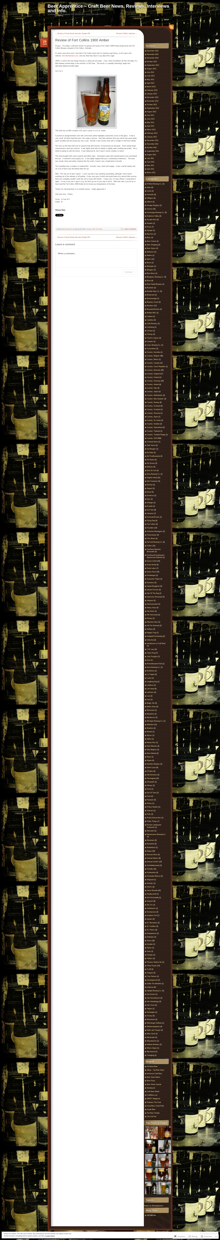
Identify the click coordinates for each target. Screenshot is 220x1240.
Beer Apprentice (67, 229)
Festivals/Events (153, 517)
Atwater (150, 223)
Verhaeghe (151, 1012)
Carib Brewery (152, 323)
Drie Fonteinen (152, 481)
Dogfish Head (152, 478)
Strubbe (150, 944)
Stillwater (150, 937)
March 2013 (151, 87)
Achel (149, 191)
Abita (149, 187)
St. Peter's (151, 930)
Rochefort (150, 844)
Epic (148, 499)
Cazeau (150, 331)
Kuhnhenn (150, 671)
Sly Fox (150, 905)
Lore (148, 699)
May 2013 (150, 79)
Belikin (149, 255)
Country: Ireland (153, 384)
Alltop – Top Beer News (155, 1070)
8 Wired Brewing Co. (154, 184)
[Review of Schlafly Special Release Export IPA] (151, 1146)
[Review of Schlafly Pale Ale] (164, 1160)
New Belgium (152, 750)
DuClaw (150, 485)
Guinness (150, 583)
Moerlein (150, 728)
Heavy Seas (151, 608)
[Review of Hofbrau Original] (164, 1188)
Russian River (152, 855)
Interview (150, 640)
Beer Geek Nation (153, 1077)
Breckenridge (152, 298)
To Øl (149, 969)
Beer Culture (151, 241)
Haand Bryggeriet (153, 586)
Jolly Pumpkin (152, 656)
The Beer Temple (153, 1113)
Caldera (150, 316)
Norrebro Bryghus (153, 764)
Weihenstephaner (153, 1026)
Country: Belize (152, 359)
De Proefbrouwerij (153, 456)
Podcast (150, 811)
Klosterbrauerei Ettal (154, 664)
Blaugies (150, 270)
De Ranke (150, 460)
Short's (149, 887)
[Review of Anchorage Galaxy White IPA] (151, 1160)
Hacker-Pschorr (152, 590)
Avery (149, 227)
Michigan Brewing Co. (155, 721)
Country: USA (91, 229)
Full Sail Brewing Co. (154, 542)
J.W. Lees (150, 649)
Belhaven (150, 252)
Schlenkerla (151, 872)
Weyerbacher (152, 1041)
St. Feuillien (151, 926)
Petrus (149, 803)
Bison (149, 263)
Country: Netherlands (154, 395)
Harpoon (150, 600)
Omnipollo (150, 782)
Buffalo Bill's (151, 313)
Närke (149, 739)
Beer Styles (151, 248)
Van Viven (150, 1005)
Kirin (148, 660)
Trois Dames (151, 976)
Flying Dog (151, 520)
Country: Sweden (153, 424)
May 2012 (150, 122)
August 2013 (151, 69)
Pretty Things (152, 821)
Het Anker (150, 611)
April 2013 (150, 83)
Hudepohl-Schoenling (154, 636)
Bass (149, 237)
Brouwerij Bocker (153, 309)
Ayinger (150, 230)
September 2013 (153, 65)
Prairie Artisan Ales (154, 818)
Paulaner (150, 800)
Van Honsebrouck (153, 998)
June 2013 (151, 76)
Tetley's (150, 958)
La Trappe (150, 674)
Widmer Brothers (153, 1044)
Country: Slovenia (153, 413)
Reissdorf (150, 831)
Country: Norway (153, 402)
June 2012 (151, 119)
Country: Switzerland (154, 427)
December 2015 (153, 51)
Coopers (150, 341)
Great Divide (151, 565)
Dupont (149, 488)
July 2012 (150, 115)
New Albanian (152, 746)
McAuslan (150, 710)
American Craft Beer (154, 1074)
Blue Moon (151, 273)
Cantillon (150, 320)
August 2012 (151, 112)
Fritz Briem (151, 538)
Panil (149, 796)
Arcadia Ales (151, 220)
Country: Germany (153, 381)
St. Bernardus (152, 923)
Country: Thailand (153, 431)
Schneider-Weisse (153, 876)
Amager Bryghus (153, 205)
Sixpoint (150, 901)
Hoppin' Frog (151, 633)
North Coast (151, 767)
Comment (129, 272)
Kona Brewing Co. (153, 667)
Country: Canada (153, 363)
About (166, 20)
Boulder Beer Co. (153, 291)
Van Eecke (151, 994)
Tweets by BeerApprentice (153, 1206)
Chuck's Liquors (153, 338)
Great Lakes (151, 568)
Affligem (150, 198)
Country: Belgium (153, 356)
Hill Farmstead (152, 615)
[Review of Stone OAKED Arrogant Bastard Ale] (164, 1174)
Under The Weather (154, 984)
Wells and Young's (153, 1030)
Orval (149, 789)
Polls (149, 814)
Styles (149, 948)
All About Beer (152, 1066)
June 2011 (150, 162)
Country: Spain (152, 417)
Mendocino (151, 717)
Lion (148, 696)
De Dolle (150, 452)
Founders (150, 528)
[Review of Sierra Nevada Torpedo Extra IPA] (151, 1174)
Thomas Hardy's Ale (154, 962)
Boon (149, 281)
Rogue (149, 851)
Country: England (153, 374)
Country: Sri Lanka (154, 420)
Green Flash (151, 572)
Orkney (149, 785)
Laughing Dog (152, 682)
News (149, 757)
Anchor (149, 209)
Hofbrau (150, 629)
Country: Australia (153, 352)
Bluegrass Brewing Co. (155, 277)
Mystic (149, 735)
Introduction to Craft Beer (156, 643)
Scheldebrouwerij (153, 865)
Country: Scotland (153, 406)
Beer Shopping (152, 245)
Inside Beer (151, 1109)
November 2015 (153, 54)
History (149, 618)
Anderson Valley (153, 216)
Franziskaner (151, 535)
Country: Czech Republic (156, 366)
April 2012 (150, 126)
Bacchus (150, 234)
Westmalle (151, 1037)
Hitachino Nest (152, 622)
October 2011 (152, 147)
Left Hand (150, 689)
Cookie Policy (50, 1236)
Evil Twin (150, 510)
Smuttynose (151, 912)
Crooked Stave (152, 442)
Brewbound (151, 1088)
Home (157, 20)
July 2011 (150, 158)
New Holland (151, 753)
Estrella (150, 506)
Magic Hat (150, 703)
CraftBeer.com (152, 1095)
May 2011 (150, 165)
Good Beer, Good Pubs (155, 1106)
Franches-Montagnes (154, 531)
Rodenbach (151, 847)
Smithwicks (151, 908)
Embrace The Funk (154, 1102)
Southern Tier (152, 915)
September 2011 (153, 151)
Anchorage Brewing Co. (155, 212)
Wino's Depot (152, 1048)
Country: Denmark (153, 370)
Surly (149, 951)
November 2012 (153, 101)
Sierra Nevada (152, 890)
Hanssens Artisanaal (154, 597)
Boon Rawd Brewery (154, 284)
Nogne (149, 760)
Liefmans (150, 692)
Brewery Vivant (152, 302)
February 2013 (152, 90)
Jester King (151, 653)
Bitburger (150, 266)
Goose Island (152, 561)
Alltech (149, 202)
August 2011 (151, 155)
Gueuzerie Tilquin (153, 579)
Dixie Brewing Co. (153, 474)
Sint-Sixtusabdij (153, 897)
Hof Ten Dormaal (153, 625)
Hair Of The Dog (153, 593)
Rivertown (150, 840)
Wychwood (151, 1052)
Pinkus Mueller (152, 807)
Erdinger (150, 503)
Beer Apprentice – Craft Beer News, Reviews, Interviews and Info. (108, 8)
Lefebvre (150, 685)
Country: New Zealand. (155, 399)
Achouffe (150, 194)
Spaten (149, 919)
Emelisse (150, 495)
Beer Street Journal (154, 1084)
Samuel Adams (152, 858)
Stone (149, 941)
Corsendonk (151, 349)
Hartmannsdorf (152, 604)
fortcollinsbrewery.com (70, 56)
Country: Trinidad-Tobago (156, 435)
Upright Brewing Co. (154, 991)
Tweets (150, 1200)
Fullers (149, 546)
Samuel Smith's (153, 862)
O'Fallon (150, 771)
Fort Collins (99, 229)
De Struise (151, 463)
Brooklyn (150, 306)
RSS (171, 28)
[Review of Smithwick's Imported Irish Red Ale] (151, 1188)
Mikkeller (150, 724)
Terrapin (150, 955)
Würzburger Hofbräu (154, 1023)
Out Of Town (151, 793)
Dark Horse (151, 445)
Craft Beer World (153, 1091)
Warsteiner (151, 1019)
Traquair (150, 973)
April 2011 (150, 169)
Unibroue (150, 987)
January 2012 (152, 137)
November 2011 (152, 144)
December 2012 (153, 97)
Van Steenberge (153, 1001)
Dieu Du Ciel (151, 470)
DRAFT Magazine (153, 1099)
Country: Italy (152, 388)
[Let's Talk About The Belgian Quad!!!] (151, 1133)
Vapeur (149, 1009)
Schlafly (150, 869)
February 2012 (152, 133)
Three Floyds (152, 966)
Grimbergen (151, 575)
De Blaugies (151, 449)
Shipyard (150, 880)
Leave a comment (130, 229)
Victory (149, 1016)
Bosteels (150, 288)
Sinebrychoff (151, 894)
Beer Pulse (151, 1081)
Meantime (150, 714)
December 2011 (152, 140)
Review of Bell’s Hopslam (126, 33)
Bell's (149, 259)
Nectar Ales (151, 742)
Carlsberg (150, 327)
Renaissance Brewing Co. (156, 834)
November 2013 (153, 58)
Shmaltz (150, 883)
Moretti (149, 732)
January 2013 (152, 94)
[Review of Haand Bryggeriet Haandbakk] (164, 1146)
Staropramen (151, 933)
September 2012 (153, 108)
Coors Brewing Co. (154, 345)
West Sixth (151, 1034)
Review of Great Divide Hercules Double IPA (72, 33)
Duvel (149, 492)
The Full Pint (151, 1116)
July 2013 (150, 72)
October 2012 (152, 104)
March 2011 (151, 172)
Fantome (150, 513)
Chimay (150, 334)
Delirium (150, 467)
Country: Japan (152, 391)
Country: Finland (153, 377)
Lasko (149, 678)
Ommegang (151, 778)
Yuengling (150, 1055)
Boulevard (150, 295)
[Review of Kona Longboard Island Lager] (164, 1133)
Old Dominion (152, 775)
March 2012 (151, 130)
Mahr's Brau (151, 707)
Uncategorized (152, 980)
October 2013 (152, 62)
